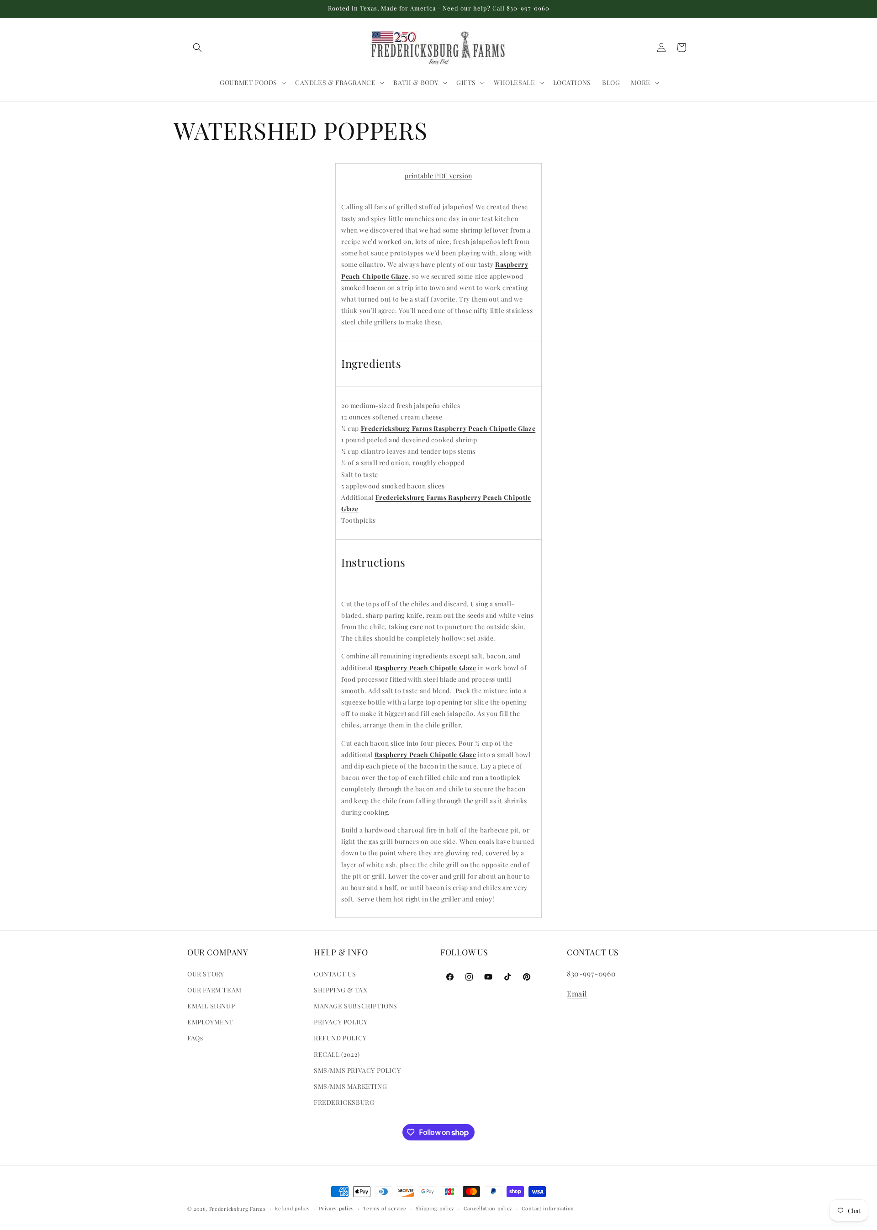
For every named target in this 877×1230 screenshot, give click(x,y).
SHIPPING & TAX (340, 990)
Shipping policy (435, 1208)
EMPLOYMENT (210, 1022)
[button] (197, 47)
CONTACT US (335, 974)
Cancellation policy (488, 1208)
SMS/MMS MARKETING (350, 1086)
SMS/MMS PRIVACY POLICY (357, 1070)
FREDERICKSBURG (344, 1102)
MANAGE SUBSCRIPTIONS (355, 1006)
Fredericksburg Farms (237, 1208)
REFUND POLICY (340, 1038)
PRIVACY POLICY (340, 1022)
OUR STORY (205, 974)
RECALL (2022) (337, 1054)
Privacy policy (336, 1208)
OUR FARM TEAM (214, 990)
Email (577, 993)
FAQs (195, 1038)
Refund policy (292, 1208)
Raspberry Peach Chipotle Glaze (425, 667)
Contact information (548, 1208)
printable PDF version (438, 175)
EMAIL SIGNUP (211, 1006)
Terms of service (385, 1208)
